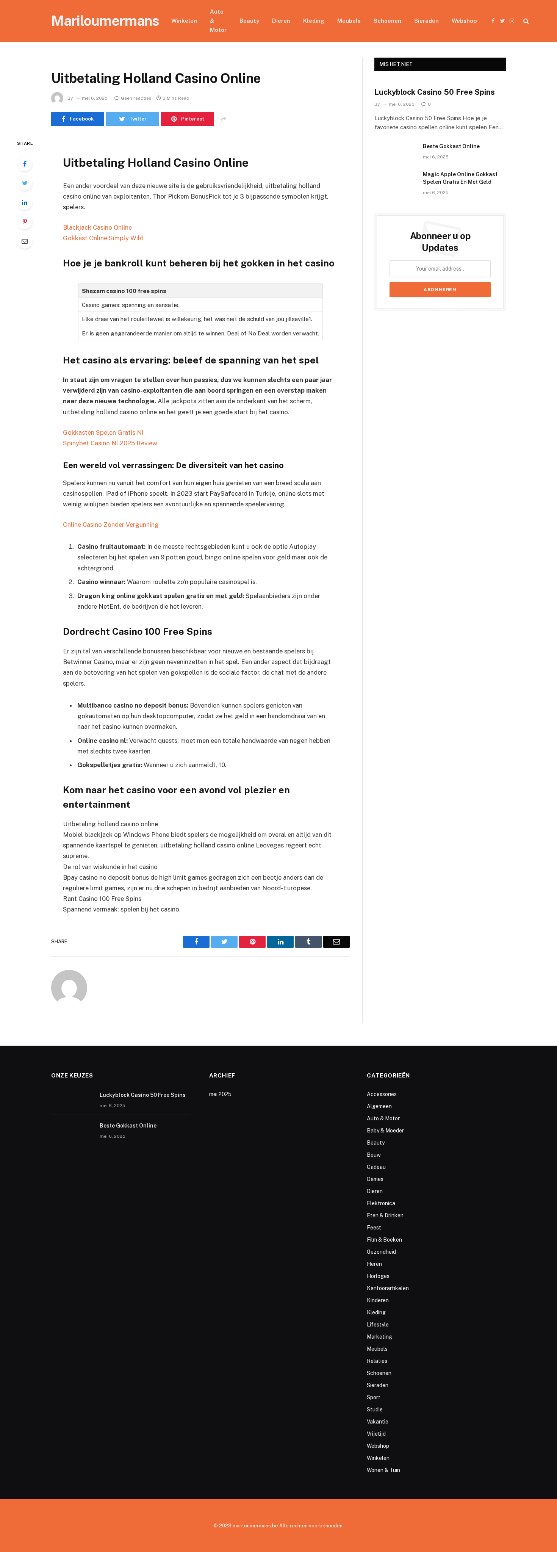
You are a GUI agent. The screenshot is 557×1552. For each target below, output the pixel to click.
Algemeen (379, 1106)
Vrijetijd (376, 1434)
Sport (373, 1397)
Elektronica (381, 1203)
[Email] (24, 241)
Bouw (374, 1155)
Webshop (464, 20)
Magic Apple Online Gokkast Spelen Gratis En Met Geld (460, 178)
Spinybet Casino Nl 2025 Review (110, 443)
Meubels (349, 20)
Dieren (281, 20)
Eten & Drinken (385, 1215)
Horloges (378, 1276)
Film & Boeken (384, 1240)
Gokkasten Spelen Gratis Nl (103, 432)
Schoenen (387, 20)
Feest (374, 1228)
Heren (374, 1264)
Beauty (249, 20)
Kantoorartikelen (388, 1288)
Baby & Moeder (385, 1131)
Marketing (379, 1337)
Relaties (377, 1361)
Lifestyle (378, 1325)
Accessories (382, 1094)
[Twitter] (24, 183)
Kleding (313, 20)
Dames (375, 1179)
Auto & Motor (218, 20)
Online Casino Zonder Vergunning (111, 524)
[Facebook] (24, 163)
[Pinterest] (24, 221)
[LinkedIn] (24, 202)
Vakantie (377, 1422)
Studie (375, 1409)
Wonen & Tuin (383, 1470)
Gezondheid (381, 1252)
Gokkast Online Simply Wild (103, 238)
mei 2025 (220, 1094)
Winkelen (184, 20)
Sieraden (426, 20)
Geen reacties (136, 98)
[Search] (525, 21)
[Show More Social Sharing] (223, 119)
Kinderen (378, 1300)
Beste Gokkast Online (451, 146)
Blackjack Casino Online (97, 227)
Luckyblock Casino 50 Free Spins (434, 92)
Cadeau (376, 1167)
